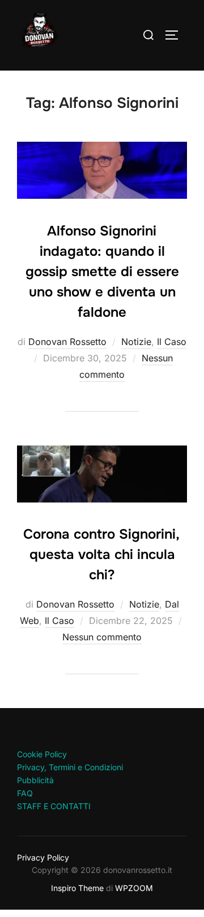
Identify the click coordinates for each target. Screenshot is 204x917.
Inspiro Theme (77, 888)
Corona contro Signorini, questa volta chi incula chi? (101, 554)
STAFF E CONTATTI (54, 806)
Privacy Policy (43, 857)
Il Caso (171, 341)
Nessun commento (102, 637)
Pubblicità (35, 780)
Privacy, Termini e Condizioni (70, 767)
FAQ (25, 793)
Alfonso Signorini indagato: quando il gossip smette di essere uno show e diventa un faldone (102, 271)
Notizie (136, 341)
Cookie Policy (42, 754)
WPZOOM (134, 888)
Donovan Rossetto (67, 341)
